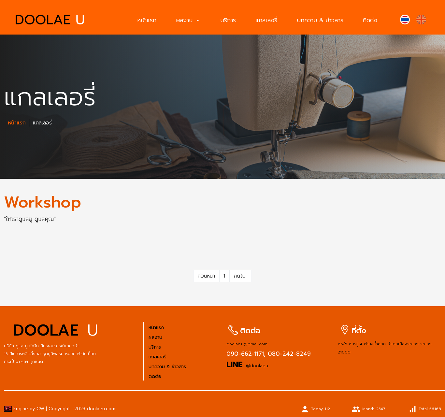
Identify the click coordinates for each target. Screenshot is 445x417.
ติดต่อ (370, 20)
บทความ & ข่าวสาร (320, 20)
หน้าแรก (146, 20)
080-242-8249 (288, 353)
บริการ (228, 20)
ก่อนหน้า (206, 276)
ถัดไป (241, 276)
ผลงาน (188, 20)
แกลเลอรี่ (266, 20)
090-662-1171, (246, 353)
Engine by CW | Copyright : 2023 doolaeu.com (63, 408)
